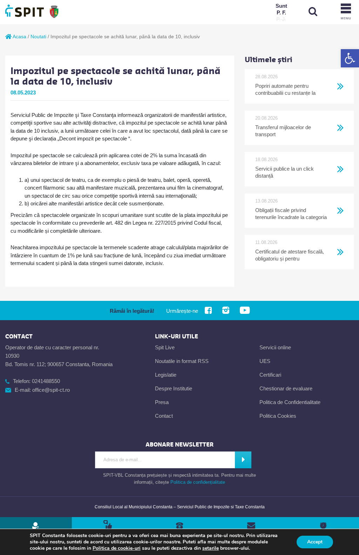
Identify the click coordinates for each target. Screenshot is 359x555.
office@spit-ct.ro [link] (51, 390)
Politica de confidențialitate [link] (197, 482)
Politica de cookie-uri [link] (117, 548)
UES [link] (264, 361)
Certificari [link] (270, 375)
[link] (350, 58)
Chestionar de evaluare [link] (285, 388)
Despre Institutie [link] (173, 388)
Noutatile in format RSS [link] (182, 361)
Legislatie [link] (165, 375)
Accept (315, 542)
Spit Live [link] (165, 347)
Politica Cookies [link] (277, 416)
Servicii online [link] (275, 347)
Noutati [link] (38, 36)
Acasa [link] (19, 36)
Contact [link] (164, 416)
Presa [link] (162, 402)
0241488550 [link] (46, 381)
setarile (210, 548)
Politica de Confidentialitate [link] (289, 402)
